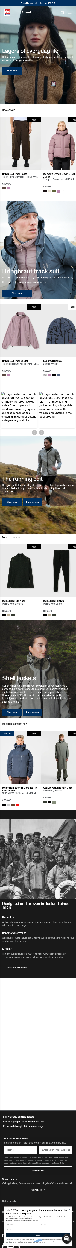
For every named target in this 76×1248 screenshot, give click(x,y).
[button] (19, 410)
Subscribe (38, 1170)
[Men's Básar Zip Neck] (20, 570)
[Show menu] (69, 12)
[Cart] (62, 12)
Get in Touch (9, 1201)
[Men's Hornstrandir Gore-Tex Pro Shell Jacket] (20, 757)
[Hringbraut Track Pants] (20, 143)
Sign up (38, 1235)
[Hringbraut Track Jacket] (20, 330)
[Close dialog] (69, 1209)
